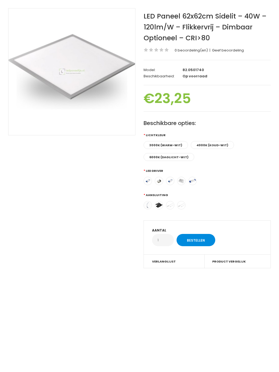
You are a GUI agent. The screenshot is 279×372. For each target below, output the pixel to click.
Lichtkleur (156, 135)
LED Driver (154, 171)
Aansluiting (157, 195)
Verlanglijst (164, 261)
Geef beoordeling (228, 50)
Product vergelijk (229, 261)
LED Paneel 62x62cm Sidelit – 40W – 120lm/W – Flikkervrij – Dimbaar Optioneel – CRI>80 (205, 27)
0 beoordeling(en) (191, 50)
